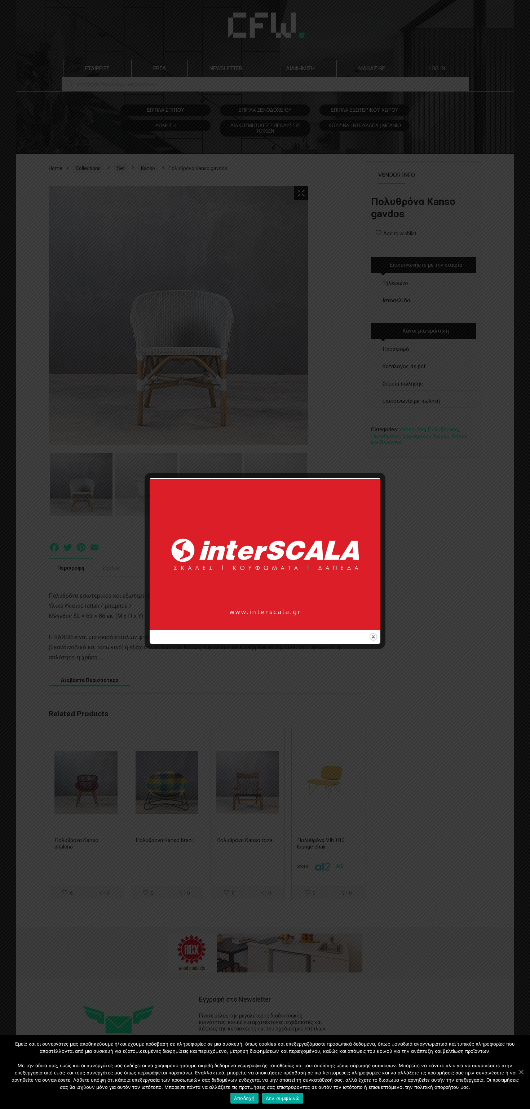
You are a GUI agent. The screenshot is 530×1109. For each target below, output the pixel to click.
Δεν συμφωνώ (283, 1098)
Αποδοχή (244, 1098)
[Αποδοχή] (521, 1071)
